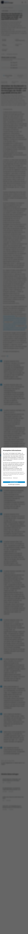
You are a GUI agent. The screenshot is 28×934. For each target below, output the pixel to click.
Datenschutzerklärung (7, 477)
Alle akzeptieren (14, 482)
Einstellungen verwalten (14, 484)
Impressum (15, 477)
